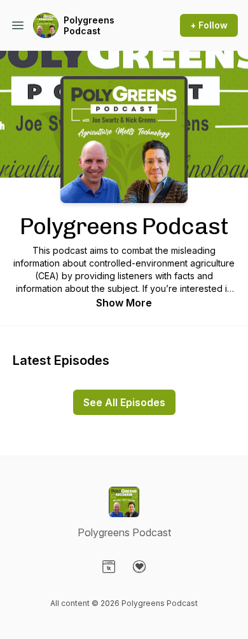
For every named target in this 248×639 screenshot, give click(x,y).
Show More (124, 302)
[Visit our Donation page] (139, 566)
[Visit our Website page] (108, 566)
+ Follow (209, 25)
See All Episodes (124, 402)
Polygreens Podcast (89, 26)
